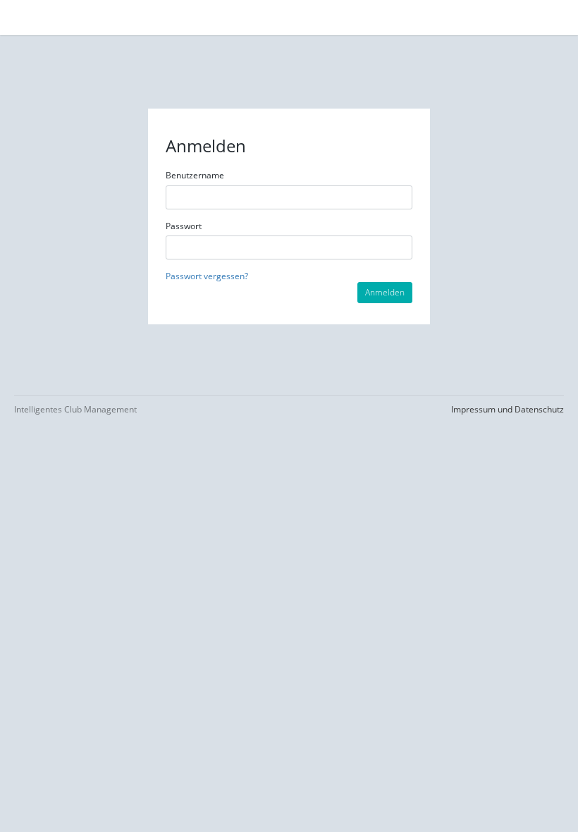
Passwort (184, 226)
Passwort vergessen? (207, 276)
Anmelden (385, 292)
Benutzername (195, 175)
